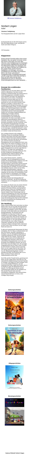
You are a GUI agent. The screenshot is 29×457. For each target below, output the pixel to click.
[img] (14, 8)
